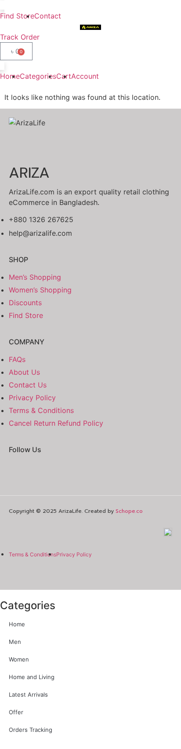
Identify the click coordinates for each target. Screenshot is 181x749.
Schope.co (129, 511)
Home (17, 624)
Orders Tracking (30, 729)
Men (15, 641)
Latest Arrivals (28, 694)
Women (19, 659)
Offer (16, 712)
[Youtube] (86, 473)
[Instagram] (53, 473)
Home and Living (31, 676)
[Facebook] (20, 473)
